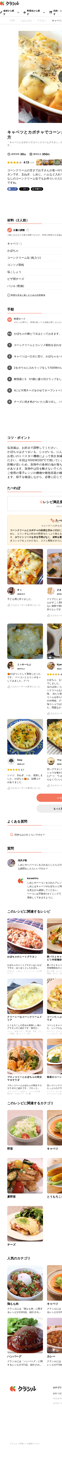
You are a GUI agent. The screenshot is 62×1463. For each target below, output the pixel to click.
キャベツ (13, 243)
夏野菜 (11, 1196)
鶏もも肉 (13, 1303)
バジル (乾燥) (15, 286)
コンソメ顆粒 (15, 264)
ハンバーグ (14, 1356)
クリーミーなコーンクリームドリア (24, 1018)
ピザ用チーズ (15, 279)
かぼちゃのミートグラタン (22, 956)
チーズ (11, 1244)
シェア (14, 189)
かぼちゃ (13, 250)
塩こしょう (14, 271)
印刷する (38, 189)
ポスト (25, 189)
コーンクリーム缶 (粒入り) (24, 257)
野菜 (10, 1148)
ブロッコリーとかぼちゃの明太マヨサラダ (24, 1078)
